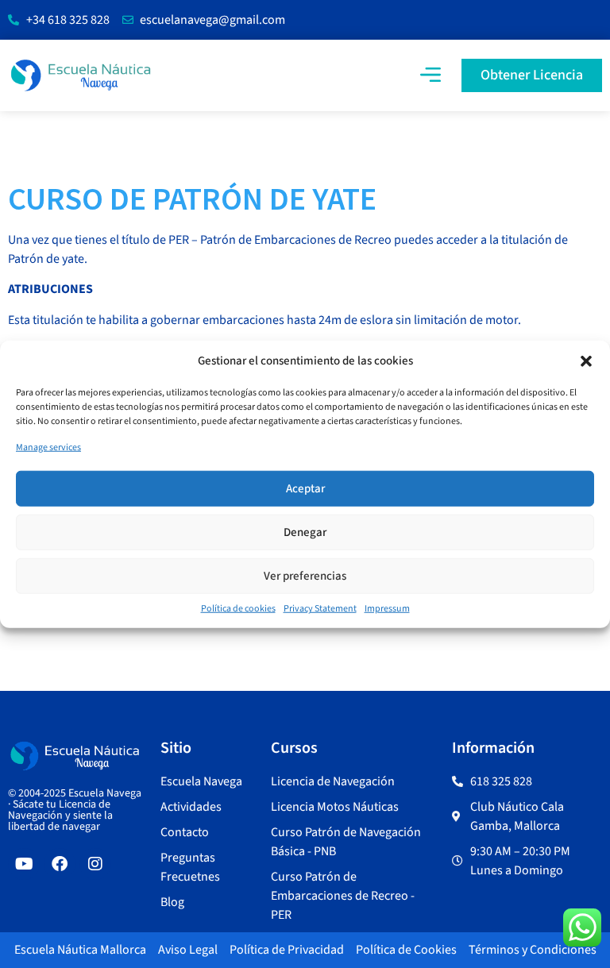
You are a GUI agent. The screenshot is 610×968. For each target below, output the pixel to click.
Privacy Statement (320, 608)
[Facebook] (59, 864)
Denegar (305, 531)
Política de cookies (238, 608)
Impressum (387, 608)
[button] (586, 361)
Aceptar (305, 488)
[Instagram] (95, 864)
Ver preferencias (305, 575)
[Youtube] (24, 864)
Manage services (48, 447)
